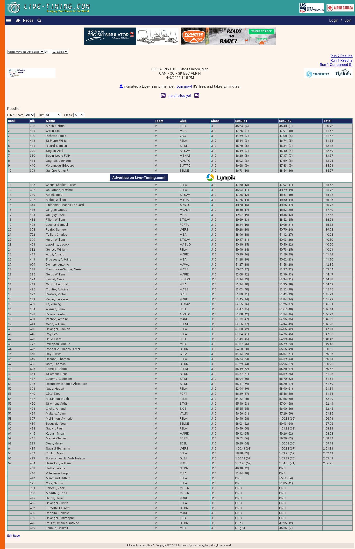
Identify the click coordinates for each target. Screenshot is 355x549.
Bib (32, 121)
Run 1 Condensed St (336, 65)
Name (50, 121)
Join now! (184, 86)
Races (28, 20)
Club (183, 121)
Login (333, 20)
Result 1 (241, 121)
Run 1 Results (342, 60)
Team (159, 121)
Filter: (15, 115)
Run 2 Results (342, 56)
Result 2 (285, 121)
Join (347, 20)
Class (215, 121)
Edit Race (13, 535)
